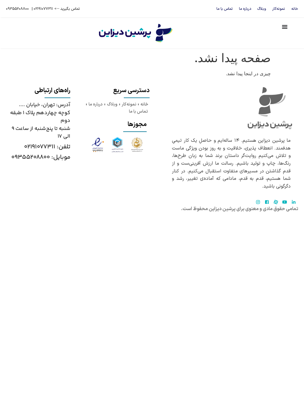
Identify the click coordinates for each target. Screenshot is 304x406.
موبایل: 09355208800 (40, 157)
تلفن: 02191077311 (47, 147)
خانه (294, 9)
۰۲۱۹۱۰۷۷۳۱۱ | (42, 9)
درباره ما (245, 9)
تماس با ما (224, 9)
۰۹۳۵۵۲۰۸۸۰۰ (17, 9)
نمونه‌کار (278, 9)
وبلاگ (261, 9)
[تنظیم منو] (285, 27)
